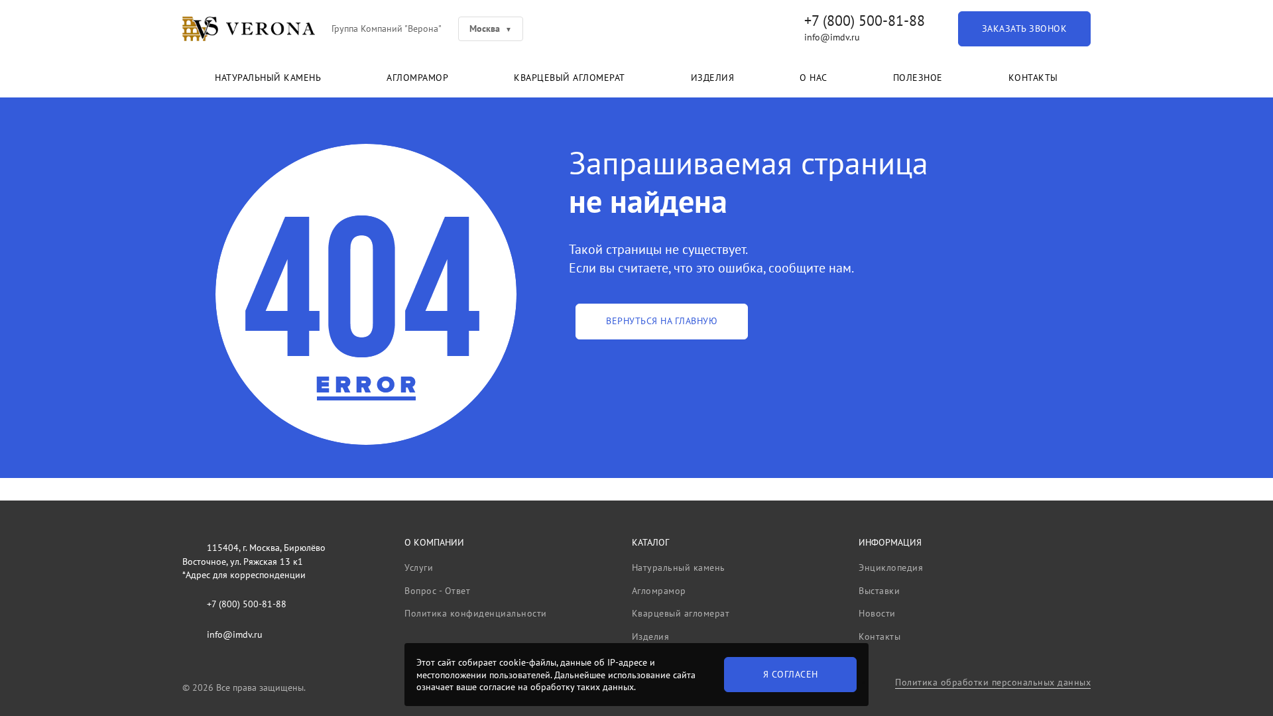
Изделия (713, 77)
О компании (434, 542)
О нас (813, 77)
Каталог (650, 542)
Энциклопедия (891, 567)
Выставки (879, 591)
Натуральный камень (268, 77)
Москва (484, 28)
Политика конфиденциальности (475, 613)
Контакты (1033, 77)
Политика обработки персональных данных (993, 682)
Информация (890, 542)
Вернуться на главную (661, 321)
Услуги (418, 567)
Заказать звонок (1024, 28)
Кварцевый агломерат (569, 77)
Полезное (918, 77)
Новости (877, 613)
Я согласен (790, 674)
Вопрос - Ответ (437, 591)
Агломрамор (417, 77)
